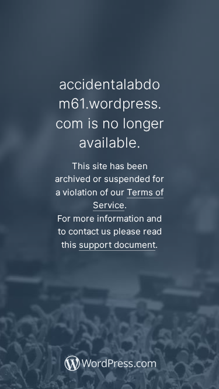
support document (117, 244)
